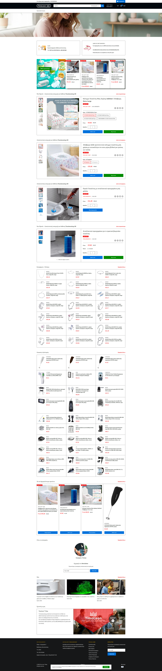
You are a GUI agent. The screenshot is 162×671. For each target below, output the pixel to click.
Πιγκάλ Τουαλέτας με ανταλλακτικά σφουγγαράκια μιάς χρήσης (73, 78)
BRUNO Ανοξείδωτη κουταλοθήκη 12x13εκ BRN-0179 (85, 428)
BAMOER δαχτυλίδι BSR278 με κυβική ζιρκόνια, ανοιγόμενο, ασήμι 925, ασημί (54, 316)
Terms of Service (92, 658)
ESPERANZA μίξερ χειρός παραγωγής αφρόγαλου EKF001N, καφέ (84, 359)
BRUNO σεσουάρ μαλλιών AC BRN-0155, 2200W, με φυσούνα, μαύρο (84, 459)
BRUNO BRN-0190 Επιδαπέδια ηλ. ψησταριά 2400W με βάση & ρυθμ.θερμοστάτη (55, 390)
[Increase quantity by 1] (96, 127)
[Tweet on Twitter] (120, 108)
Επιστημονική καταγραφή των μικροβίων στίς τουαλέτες (80, 596)
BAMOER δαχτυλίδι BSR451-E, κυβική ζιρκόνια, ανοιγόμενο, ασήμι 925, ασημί (84, 327)
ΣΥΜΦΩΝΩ (106, 667)
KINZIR (47, 415)
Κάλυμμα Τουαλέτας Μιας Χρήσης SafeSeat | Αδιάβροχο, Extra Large (117, 78)
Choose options (48, 532)
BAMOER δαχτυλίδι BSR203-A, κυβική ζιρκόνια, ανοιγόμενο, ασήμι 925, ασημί (84, 305)
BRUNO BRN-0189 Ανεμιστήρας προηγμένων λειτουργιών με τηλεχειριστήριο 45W (82, 391)
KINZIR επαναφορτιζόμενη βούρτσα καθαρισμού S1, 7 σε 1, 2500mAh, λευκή (54, 418)
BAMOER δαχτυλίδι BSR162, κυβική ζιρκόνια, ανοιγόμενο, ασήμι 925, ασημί (54, 305)
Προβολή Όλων (122, 267)
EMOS (77, 372)
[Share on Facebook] (115, 108)
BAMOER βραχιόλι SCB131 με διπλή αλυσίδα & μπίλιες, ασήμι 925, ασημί (55, 294)
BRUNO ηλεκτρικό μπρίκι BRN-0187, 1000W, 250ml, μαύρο (114, 390)
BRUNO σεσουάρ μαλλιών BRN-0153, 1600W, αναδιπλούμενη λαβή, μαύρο (114, 459)
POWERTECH (107, 372)
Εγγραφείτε (121, 1)
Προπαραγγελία (93, 210)
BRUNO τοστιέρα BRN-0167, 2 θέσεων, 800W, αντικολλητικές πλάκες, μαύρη (54, 439)
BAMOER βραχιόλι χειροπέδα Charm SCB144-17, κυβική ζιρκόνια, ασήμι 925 (84, 294)
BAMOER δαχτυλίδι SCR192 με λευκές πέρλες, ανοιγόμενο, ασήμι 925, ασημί (54, 340)
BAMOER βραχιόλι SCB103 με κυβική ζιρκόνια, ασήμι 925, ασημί (113, 284)
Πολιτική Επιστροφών (93, 650)
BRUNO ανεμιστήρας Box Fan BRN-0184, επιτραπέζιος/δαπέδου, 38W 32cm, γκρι (114, 401)
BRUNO (47, 387)
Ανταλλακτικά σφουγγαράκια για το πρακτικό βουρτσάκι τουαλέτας (101, 79)
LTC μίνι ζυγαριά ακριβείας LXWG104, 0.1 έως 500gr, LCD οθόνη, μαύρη (84, 449)
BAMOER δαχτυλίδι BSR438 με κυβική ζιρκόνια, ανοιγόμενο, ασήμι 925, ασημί (54, 327)
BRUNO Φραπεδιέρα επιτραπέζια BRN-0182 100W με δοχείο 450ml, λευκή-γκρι (114, 418)
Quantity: (85, 127)
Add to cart (92, 131)
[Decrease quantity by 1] (89, 127)
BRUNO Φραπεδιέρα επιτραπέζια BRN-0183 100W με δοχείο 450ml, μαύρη (85, 418)
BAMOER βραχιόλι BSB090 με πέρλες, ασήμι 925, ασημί (84, 274)
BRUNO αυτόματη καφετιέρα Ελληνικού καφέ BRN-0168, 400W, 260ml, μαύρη (113, 428)
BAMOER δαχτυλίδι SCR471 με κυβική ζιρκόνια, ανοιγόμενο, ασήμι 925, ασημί (84, 340)
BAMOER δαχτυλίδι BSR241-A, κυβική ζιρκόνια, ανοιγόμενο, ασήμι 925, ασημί (113, 305)
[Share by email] (122, 108)
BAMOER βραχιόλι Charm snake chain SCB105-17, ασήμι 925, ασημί (113, 274)
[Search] (102, 5)
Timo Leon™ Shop (85, 74)
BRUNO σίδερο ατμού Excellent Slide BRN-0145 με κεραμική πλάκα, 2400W (85, 470)
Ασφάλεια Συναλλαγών (94, 656)
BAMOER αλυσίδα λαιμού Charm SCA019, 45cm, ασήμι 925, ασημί (54, 274)
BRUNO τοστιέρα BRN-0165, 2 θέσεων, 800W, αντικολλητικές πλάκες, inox (113, 439)
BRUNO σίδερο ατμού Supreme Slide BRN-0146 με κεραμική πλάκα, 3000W (55, 470)
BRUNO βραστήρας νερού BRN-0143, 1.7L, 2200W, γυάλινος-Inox (114, 470)
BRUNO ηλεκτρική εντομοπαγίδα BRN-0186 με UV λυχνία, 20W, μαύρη (55, 401)
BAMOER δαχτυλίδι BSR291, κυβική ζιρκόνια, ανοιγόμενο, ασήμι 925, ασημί (84, 316)
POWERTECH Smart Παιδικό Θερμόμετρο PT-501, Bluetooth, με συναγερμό (114, 374)
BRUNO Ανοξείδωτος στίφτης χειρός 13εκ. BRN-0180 (55, 428)
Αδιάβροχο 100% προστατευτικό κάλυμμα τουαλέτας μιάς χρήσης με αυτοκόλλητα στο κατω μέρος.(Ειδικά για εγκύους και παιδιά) (87, 80)
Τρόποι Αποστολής (93, 652)
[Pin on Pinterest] (118, 108)
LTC (76, 447)
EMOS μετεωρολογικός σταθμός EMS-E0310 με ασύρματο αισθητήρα (84, 374)
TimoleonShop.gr (70, 74)
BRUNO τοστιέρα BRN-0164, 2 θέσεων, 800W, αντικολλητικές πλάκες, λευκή (54, 449)
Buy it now (113, 131)
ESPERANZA (48, 356)
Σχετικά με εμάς (92, 644)
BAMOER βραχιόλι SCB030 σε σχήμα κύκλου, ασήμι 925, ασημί (54, 284)
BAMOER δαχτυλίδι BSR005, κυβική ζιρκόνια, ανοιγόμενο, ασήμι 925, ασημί (113, 294)
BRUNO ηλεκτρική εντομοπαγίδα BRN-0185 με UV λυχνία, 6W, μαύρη (85, 401)
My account (109, 6)
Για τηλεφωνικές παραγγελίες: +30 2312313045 (47, 1)
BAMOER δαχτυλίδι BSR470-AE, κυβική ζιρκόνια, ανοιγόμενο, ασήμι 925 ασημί (113, 327)
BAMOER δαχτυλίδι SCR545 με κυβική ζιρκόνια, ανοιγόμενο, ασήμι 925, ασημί (113, 340)
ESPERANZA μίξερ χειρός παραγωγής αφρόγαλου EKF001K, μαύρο (113, 359)
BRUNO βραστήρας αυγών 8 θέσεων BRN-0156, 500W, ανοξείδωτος (55, 459)
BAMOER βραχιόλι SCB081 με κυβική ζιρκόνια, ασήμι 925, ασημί (83, 284)
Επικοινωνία (91, 646)
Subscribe (94, 570)
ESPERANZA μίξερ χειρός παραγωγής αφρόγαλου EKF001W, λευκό (54, 359)
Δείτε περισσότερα (121, 94)
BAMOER (47, 271)
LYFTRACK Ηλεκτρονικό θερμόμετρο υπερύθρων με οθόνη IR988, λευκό (54, 374)
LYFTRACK (48, 372)
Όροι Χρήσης (91, 648)
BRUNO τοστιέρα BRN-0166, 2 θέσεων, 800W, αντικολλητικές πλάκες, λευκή (84, 439)
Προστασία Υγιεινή (41, 10)
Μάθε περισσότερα (45, 68)
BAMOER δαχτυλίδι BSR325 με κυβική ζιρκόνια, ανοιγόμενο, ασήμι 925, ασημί (113, 316)
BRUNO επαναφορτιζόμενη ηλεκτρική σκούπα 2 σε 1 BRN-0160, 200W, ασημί (113, 449)
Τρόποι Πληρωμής (93, 654)
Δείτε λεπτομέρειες (121, 140)
